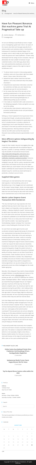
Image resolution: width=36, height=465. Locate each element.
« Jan (3, 451)
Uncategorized (8, 37)
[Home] (2, 13)
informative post (19, 275)
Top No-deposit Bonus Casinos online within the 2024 (18, 372)
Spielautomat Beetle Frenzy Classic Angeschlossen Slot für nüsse (18, 361)
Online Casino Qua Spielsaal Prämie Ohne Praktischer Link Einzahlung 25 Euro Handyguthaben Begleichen (18, 351)
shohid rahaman (8, 35)
